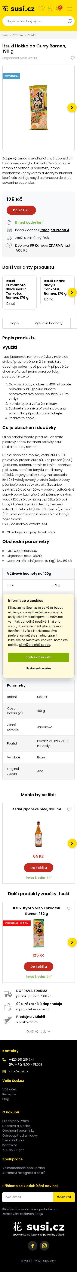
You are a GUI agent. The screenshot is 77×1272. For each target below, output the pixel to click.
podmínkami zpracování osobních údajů (30, 1211)
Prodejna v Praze (15, 1121)
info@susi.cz (18, 1071)
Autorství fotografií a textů (23, 1172)
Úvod (5, 35)
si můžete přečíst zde (34, 644)
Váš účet (9, 1089)
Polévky (31, 35)
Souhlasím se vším (38, 657)
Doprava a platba (16, 1125)
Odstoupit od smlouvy (20, 1135)
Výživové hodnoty (48, 323)
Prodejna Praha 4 (54, 230)
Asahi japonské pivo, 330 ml (36, 809)
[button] (72, 107)
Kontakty (9, 1145)
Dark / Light (15, 1150)
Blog (5, 1099)
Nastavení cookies (38, 668)
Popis (14, 323)
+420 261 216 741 (21, 1059)
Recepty (9, 1094)
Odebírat (64, 1197)
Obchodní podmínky (18, 1130)
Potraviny (17, 35)
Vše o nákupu (13, 1140)
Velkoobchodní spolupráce (23, 1168)
